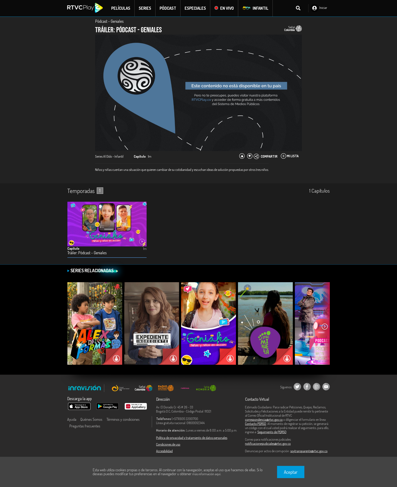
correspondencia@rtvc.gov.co (264, 419)
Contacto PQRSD (255, 424)
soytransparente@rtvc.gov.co (309, 451)
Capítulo (73, 248)
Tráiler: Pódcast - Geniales (87, 253)
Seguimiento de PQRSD (271, 432)
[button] (325, 327)
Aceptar (291, 472)
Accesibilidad (164, 451)
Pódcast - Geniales (109, 21)
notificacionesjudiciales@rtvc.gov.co (268, 443)
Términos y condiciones (123, 419)
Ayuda (71, 419)
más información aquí (206, 474)
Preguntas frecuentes (84, 426)
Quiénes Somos (91, 419)
